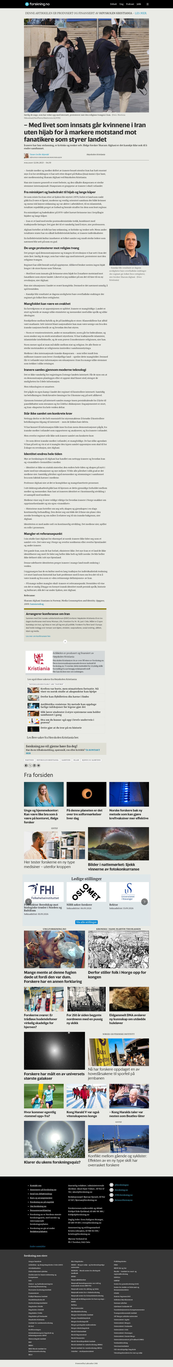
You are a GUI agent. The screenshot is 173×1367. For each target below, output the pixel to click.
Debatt (113, 4)
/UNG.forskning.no (124, 1195)
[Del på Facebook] (26, 765)
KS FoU (31, 1326)
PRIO (116, 1265)
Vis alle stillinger (86, 922)
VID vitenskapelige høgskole (125, 1349)
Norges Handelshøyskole (80, 1318)
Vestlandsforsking (121, 1343)
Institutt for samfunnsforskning (40, 1323)
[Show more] (65, 641)
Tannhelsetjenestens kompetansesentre (129, 1310)
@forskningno (122, 1185)
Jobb (139, 4)
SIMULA (117, 1277)
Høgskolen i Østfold (36, 1310)
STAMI (116, 1293)
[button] (28, 901)
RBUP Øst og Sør (120, 1268)
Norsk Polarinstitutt (78, 1331)
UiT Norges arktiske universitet (126, 1316)
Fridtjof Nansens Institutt (38, 1296)
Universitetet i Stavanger (123, 1333)
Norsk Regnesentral (78, 1335)
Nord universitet (77, 1308)
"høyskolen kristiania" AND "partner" (46, 684)
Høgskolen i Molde (35, 1306)
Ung (121, 4)
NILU (30, 1355)
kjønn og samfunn (91, 760)
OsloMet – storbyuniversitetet (82, 1351)
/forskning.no (121, 1190)
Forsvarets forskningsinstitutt (39, 1290)
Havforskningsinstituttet (37, 1303)
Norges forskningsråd (79, 1321)
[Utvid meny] (148, 4)
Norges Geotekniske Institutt (82, 1315)
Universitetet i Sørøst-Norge (124, 1336)
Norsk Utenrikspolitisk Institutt (83, 1341)
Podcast (130, 4)
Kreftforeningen (34, 1330)
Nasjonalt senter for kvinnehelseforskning (87, 1296)
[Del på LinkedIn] (34, 765)
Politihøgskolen (120, 1261)
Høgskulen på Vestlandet (37, 1316)
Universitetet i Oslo (121, 1330)
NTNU (73, 1276)
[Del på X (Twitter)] (30, 765)
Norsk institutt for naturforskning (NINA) (87, 1345)
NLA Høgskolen (77, 1261)
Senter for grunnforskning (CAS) (126, 1284)
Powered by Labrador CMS (86, 1363)
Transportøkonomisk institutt (125, 1313)
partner (29, 760)
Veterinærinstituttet (121, 1346)
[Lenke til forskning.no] (64, 3)
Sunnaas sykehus (120, 1303)
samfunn (66, 760)
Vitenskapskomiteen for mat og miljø (128, 1353)
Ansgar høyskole (34, 1261)
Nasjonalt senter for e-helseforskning (85, 1292)
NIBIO (30, 1345)
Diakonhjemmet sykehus (37, 1271)
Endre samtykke (37, 1246)
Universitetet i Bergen (122, 1323)
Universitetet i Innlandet (123, 1326)
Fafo (30, 1281)
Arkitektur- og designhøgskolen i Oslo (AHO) (45, 1265)
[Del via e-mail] (38, 765)
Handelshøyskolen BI (36, 1300)
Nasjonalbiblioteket (78, 1280)
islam (76, 760)
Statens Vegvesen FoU (122, 1296)
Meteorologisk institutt (37, 1339)
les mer (140, 13)
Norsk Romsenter (78, 1338)
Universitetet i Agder (121, 1320)
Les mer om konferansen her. (38, 636)
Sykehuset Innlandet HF (123, 1306)
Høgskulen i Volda (35, 1313)
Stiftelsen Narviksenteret (123, 1300)
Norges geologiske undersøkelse (83, 1325)
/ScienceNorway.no (124, 1200)
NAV (30, 1342)
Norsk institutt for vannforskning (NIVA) (86, 1348)
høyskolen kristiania (48, 760)
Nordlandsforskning (79, 1311)
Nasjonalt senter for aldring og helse (85, 1289)
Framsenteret (33, 1293)
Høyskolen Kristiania (36, 1320)
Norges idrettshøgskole (80, 1328)
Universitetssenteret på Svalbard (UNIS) (129, 1339)
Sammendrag (37, 604)
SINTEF (117, 1281)
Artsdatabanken (34, 1268)
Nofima (74, 1305)
